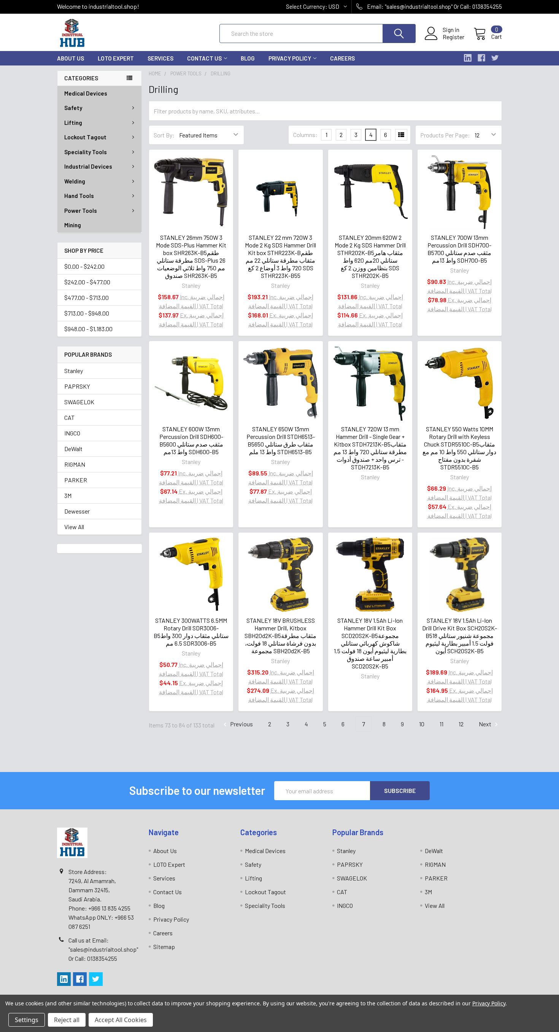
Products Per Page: (445, 135)
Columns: (305, 134)
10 (421, 723)
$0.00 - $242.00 (84, 266)
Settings (26, 1020)
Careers (342, 58)
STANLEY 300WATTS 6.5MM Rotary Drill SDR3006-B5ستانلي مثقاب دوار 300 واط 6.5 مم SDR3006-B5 (191, 632)
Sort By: (164, 135)
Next (485, 723)
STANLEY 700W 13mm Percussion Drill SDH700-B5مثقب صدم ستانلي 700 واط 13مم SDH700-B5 (459, 249)
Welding (74, 181)
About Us (70, 58)
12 (461, 723)
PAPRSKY (77, 386)
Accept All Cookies (121, 1020)
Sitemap (164, 946)
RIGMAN (74, 464)
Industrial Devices (88, 166)
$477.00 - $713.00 (86, 297)
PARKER (75, 479)
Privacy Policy (289, 58)
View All (74, 526)
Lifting (73, 122)
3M (67, 495)
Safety (73, 107)
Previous (241, 723)
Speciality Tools (85, 151)
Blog (248, 58)
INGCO (72, 433)
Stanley (73, 370)
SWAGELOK (79, 401)
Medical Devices (85, 93)
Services (160, 58)
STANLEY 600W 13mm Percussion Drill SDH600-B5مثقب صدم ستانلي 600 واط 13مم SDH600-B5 (191, 440)
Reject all (66, 1020)
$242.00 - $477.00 (87, 282)
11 (441, 723)
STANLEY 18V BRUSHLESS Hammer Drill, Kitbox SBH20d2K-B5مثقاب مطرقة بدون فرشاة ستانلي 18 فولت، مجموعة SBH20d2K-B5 (280, 635)
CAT (69, 417)
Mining (72, 225)
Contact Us (204, 58)
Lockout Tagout (85, 137)
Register (453, 36)
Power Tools (80, 210)
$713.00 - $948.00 (86, 313)
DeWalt (73, 448)
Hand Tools (79, 195)
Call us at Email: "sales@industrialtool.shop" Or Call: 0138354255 (103, 949)
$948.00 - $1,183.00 (88, 328)
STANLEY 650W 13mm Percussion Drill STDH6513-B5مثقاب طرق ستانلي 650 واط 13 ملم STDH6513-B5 (280, 440)
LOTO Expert (116, 58)
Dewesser (77, 511)
